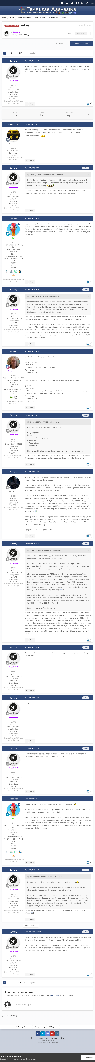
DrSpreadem (13, 124)
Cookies (61, 1038)
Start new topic (60, 43)
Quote (32, 104)
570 (14, 85)
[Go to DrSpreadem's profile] (13, 135)
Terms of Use (31, 1059)
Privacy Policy (43, 1038)
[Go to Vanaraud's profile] (13, 482)
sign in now (54, 995)
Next (20, 53)
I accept (89, 1058)
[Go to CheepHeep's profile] (13, 229)
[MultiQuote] (27, 104)
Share (69, 33)
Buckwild (13, 351)
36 (15, 265)
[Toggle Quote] (28, 175)
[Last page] (24, 53)
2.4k (14, 376)
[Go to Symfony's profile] (6, 33)
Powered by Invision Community (47, 1042)
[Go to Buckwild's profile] (13, 362)
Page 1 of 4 (33, 53)
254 (14, 263)
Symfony (13, 61)
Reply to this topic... (24, 1005)
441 (14, 148)
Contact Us (53, 1038)
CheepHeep (13, 218)
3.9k (14, 496)
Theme (33, 1038)
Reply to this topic (82, 43)
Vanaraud (13, 472)
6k (14, 242)
